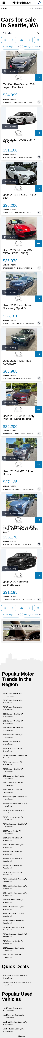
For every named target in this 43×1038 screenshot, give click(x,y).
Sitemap (21, 1036)
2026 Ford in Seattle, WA (12, 956)
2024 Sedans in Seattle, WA (13, 736)
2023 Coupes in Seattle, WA (13, 949)
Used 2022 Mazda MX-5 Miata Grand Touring (18, 251)
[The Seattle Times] (21, 2)
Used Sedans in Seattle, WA (13, 1016)
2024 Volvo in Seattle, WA (12, 866)
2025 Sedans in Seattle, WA (13, 777)
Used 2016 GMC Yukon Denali (18, 473)
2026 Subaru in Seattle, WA (13, 942)
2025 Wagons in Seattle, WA (13, 921)
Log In (31, 8)
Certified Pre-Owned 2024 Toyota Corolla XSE (19, 86)
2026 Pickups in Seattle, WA (13, 928)
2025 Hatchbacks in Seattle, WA (15, 887)
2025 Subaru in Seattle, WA (13, 784)
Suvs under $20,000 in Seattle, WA (16, 977)
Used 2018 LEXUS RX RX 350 (19, 196)
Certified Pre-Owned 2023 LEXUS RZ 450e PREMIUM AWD (20, 529)
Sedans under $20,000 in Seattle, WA (17, 983)
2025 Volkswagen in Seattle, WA (15, 756)
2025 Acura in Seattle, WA (12, 853)
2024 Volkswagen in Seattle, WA (15, 825)
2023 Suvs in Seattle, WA (12, 708)
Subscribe (38, 8)
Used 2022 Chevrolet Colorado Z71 (16, 583)
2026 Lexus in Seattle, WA (12, 873)
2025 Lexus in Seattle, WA (12, 791)
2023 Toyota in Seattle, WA (13, 770)
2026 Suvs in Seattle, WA (12, 743)
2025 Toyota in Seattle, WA (13, 722)
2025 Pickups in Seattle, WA (13, 915)
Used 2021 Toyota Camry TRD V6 (19, 141)
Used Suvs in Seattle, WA (12, 1009)
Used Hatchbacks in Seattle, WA (15, 1023)
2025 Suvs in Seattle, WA (12, 694)
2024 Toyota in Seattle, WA (13, 715)
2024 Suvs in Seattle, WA (12, 701)
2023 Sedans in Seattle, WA (13, 811)
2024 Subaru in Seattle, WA (13, 818)
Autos (4, 8)
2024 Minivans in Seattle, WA (14, 901)
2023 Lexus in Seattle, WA (12, 749)
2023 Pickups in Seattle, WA (13, 908)
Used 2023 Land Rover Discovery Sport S (17, 307)
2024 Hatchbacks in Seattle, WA (15, 880)
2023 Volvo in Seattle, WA (12, 839)
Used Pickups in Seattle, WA (13, 1030)
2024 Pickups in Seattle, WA (13, 846)
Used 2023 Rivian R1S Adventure (17, 362)
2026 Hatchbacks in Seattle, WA (15, 894)
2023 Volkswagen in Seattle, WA (15, 798)
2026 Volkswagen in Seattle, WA (15, 935)
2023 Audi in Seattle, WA (12, 832)
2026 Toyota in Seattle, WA (13, 729)
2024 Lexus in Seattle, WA (12, 763)
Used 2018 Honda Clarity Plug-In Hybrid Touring (18, 417)
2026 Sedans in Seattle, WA (13, 860)
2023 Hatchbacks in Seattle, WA (15, 805)
